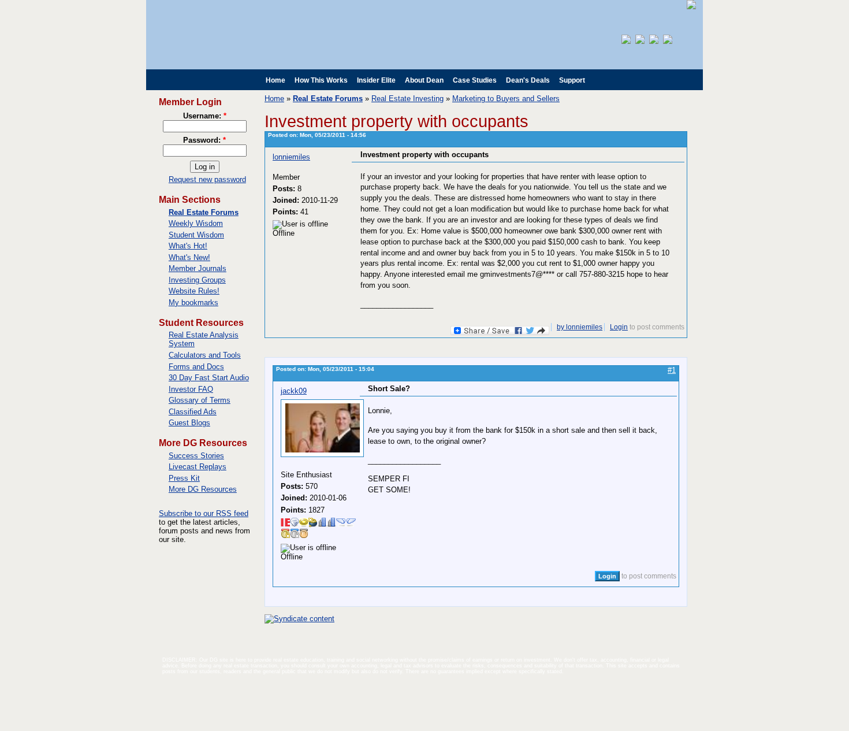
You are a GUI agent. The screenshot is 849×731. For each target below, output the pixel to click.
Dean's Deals (528, 80)
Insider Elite (376, 80)
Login (619, 327)
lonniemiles (291, 157)
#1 (672, 370)
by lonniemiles (579, 327)
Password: (204, 140)
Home (275, 80)
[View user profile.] (322, 454)
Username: (204, 116)
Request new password (207, 179)
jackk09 (294, 391)
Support (572, 80)
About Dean (424, 80)
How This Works (321, 80)
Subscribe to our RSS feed (203, 513)
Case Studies (475, 80)
